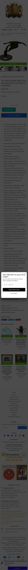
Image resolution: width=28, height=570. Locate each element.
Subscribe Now (14, 290)
